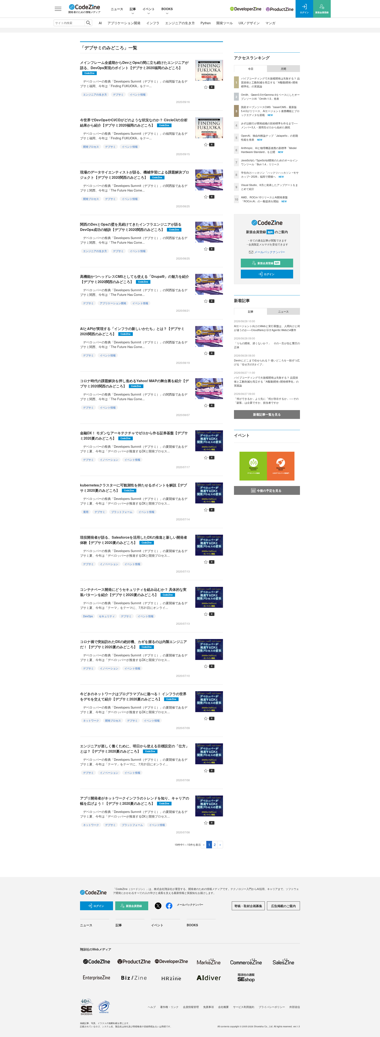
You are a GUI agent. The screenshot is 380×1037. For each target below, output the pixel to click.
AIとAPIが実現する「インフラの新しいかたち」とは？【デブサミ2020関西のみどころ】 (132, 331)
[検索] (88, 23)
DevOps (88, 616)
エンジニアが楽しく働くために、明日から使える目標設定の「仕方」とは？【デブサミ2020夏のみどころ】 (134, 748)
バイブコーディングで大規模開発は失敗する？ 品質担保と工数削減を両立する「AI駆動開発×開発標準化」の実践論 (270, 82)
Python (206, 22)
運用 (85, 512)
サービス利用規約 (243, 1007)
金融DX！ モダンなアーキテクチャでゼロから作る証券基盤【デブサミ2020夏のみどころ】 (134, 435)
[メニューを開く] (58, 9)
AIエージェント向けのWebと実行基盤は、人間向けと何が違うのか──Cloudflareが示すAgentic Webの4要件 (267, 328)
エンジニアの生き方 (180, 22)
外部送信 (294, 1007)
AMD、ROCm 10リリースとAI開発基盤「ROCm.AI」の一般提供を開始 (264, 199)
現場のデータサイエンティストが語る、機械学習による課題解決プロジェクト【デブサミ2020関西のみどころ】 (134, 174)
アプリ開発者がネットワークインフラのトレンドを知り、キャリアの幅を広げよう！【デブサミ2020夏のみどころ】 (134, 801)
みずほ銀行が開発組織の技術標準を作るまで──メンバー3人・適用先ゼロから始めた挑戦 (269, 125)
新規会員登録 (268, 263)
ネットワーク (91, 720)
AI (100, 22)
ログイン (269, 274)
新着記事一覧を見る (267, 414)
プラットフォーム (121, 512)
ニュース (117, 9)
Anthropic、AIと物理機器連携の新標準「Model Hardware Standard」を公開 (269, 150)
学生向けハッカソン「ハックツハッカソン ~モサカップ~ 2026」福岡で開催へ (270, 174)
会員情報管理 (191, 1007)
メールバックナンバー (269, 252)
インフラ (152, 22)
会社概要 (223, 1007)
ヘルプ (152, 1007)
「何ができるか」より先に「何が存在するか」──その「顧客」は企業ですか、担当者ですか (266, 400)
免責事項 (208, 1007)
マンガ (270, 22)
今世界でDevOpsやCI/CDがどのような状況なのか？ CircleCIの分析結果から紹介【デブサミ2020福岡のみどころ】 (134, 122)
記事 (133, 9)
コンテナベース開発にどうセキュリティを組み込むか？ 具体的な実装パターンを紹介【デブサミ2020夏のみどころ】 (133, 592)
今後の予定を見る (269, 490)
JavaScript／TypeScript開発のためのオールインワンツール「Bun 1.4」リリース (269, 162)
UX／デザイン (249, 22)
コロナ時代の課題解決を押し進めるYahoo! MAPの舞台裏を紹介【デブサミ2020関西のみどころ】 (134, 383)
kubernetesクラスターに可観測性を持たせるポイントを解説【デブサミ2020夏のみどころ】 (133, 488)
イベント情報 (138, 94)
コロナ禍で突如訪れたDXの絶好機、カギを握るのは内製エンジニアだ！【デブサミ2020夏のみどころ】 (133, 644)
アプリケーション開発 (124, 22)
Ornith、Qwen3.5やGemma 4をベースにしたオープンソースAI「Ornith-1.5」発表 (270, 96)
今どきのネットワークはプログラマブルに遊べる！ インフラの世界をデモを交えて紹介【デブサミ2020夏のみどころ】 (133, 696)
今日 (250, 69)
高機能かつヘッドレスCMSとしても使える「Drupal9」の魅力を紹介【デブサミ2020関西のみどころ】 (134, 279)
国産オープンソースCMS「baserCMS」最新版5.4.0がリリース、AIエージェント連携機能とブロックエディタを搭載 (270, 111)
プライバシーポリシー (272, 1007)
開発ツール (224, 22)
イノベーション (109, 459)
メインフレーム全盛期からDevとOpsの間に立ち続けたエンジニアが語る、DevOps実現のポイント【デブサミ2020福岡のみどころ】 (134, 67)
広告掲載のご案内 (283, 906)
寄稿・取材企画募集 (248, 906)
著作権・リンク (169, 1007)
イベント (148, 9)
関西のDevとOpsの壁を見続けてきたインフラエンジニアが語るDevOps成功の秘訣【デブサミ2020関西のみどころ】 (130, 227)
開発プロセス (91, 146)
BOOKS (167, 9)
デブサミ (118, 94)
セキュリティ (107, 616)
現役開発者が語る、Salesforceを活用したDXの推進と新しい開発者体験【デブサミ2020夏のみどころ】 (133, 540)
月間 (283, 69)
